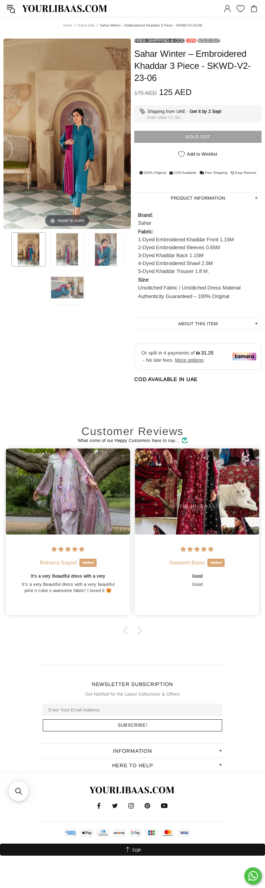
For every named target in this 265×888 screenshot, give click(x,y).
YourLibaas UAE (65, 8)
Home (67, 25)
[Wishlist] (240, 8)
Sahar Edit (86, 25)
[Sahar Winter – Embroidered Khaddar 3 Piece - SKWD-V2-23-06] (28, 249)
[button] (127, 630)
